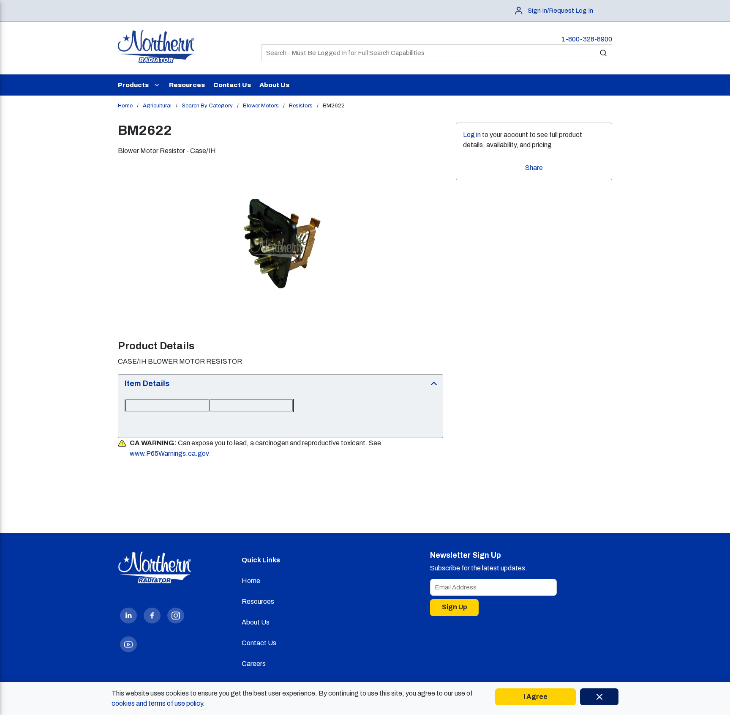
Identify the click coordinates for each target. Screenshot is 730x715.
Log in (472, 134)
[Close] (599, 696)
